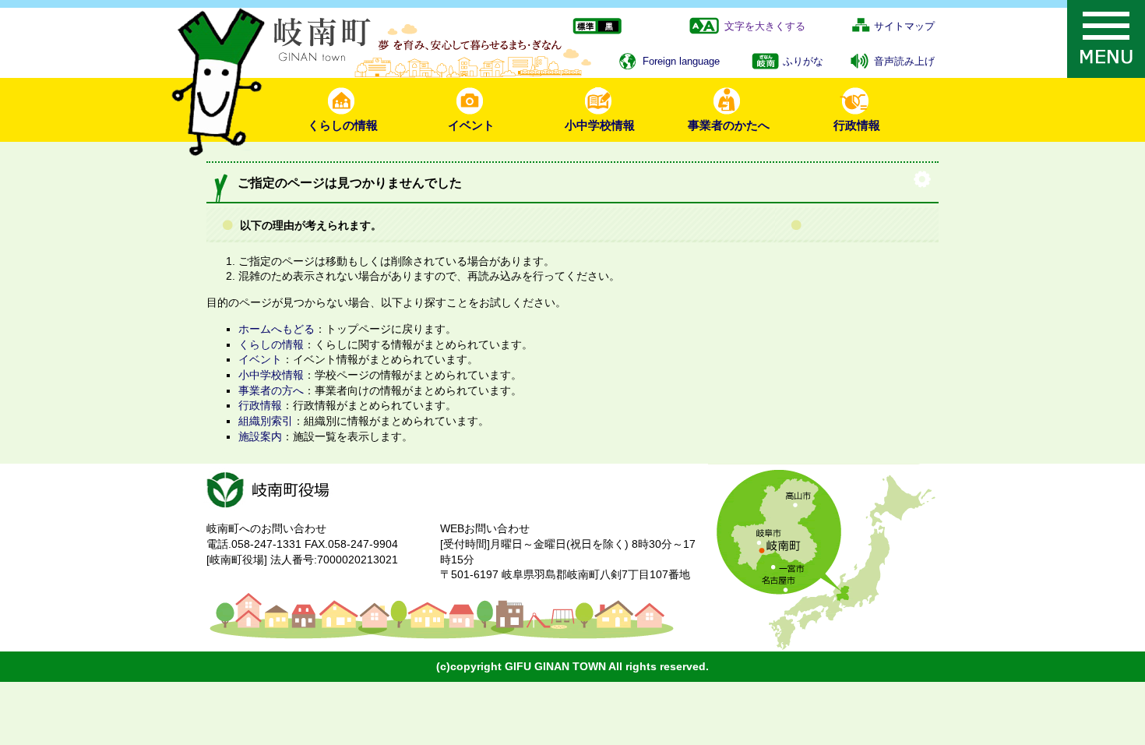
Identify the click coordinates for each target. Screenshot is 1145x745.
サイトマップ (904, 26)
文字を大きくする (764, 26)
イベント (471, 125)
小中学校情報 (600, 125)
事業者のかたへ (729, 125)
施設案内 (260, 436)
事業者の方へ (271, 390)
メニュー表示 (1106, 39)
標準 (584, 27)
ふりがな (803, 61)
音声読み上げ (904, 61)
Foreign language (681, 61)
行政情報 (856, 125)
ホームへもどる (276, 329)
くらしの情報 (343, 125)
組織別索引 (265, 421)
